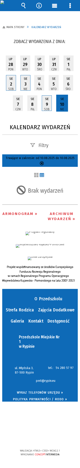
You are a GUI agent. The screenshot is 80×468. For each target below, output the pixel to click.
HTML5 (33, 437)
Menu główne (54, 5)
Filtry (43, 145)
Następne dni (74, 43)
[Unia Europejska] (40, 258)
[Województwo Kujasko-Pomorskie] (40, 246)
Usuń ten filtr (42, 164)
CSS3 (39, 437)
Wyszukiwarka (23, 5)
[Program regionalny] (40, 233)
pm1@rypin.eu (45, 381)
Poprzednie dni (8, 43)
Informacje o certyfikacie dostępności (40, 422)
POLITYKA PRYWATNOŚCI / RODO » (40, 399)
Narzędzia (39, 5)
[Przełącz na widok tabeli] (42, 175)
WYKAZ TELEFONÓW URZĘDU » (40, 392)
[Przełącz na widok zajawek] (36, 175)
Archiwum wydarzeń (61, 216)
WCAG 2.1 (53, 437)
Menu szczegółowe (70, 5)
